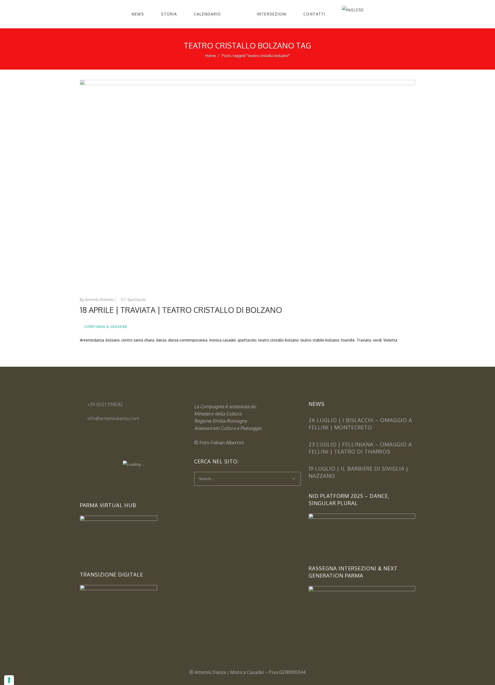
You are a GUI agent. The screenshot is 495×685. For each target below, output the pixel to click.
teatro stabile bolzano (319, 340)
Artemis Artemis (99, 299)
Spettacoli (136, 299)
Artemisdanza (92, 340)
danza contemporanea (187, 340)
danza (161, 340)
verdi (377, 340)
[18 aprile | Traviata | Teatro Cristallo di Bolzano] (247, 184)
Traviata (364, 340)
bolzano (112, 340)
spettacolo (246, 340)
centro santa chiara (137, 340)
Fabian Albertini (227, 442)
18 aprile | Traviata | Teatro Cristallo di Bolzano (181, 310)
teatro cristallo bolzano (278, 340)
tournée (348, 340)
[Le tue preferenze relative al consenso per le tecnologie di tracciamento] (9, 680)
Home (210, 55)
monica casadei (222, 340)
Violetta (390, 340)
